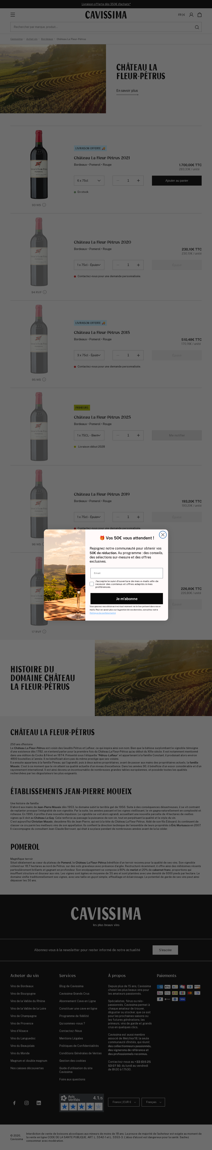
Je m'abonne (126, 598)
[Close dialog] (162, 534)
